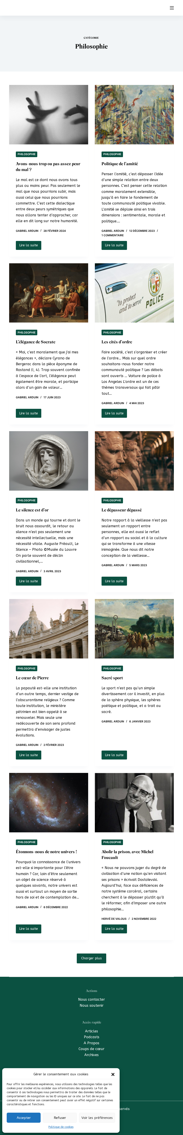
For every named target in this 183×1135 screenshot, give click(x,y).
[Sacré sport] (134, 628)
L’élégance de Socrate (35, 342)
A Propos (91, 1043)
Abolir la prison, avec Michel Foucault (127, 855)
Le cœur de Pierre (32, 678)
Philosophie (26, 154)
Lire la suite (29, 246)
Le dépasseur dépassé (122, 510)
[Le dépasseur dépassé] (134, 461)
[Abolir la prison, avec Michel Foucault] (134, 802)
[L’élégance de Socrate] (48, 293)
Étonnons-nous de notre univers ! (46, 852)
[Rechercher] (163, 8)
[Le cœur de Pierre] (48, 628)
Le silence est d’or (32, 510)
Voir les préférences (97, 1118)
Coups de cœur (91, 1049)
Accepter (24, 1118)
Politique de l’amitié (120, 164)
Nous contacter (91, 999)
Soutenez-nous (140, 8)
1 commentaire (113, 235)
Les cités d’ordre (117, 342)
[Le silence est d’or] (48, 461)
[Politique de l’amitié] (134, 114)
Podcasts (91, 1037)
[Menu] (172, 8)
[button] (113, 1074)
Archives (91, 1055)
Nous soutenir (92, 1005)
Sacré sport (112, 678)
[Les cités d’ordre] (134, 293)
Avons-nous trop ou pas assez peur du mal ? (48, 167)
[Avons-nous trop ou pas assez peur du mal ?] (48, 114)
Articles (91, 1031)
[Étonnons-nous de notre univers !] (48, 802)
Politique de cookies (60, 1127)
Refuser (60, 1118)
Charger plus (91, 958)
